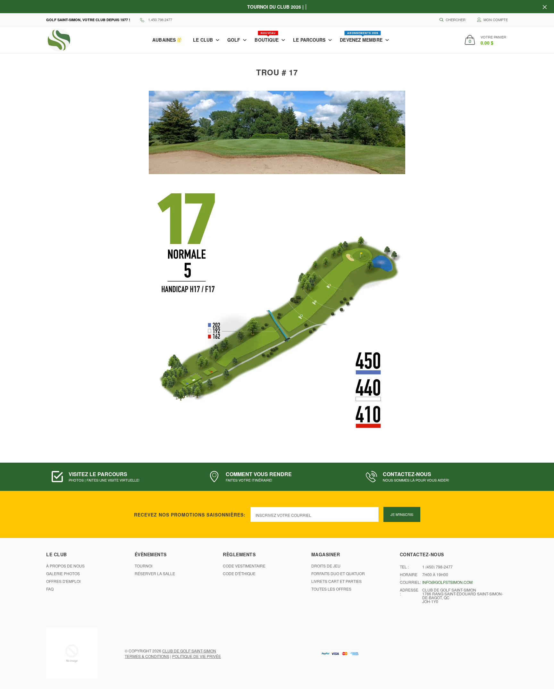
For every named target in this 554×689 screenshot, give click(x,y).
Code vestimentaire (244, 566)
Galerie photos (63, 574)
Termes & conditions (147, 656)
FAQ (50, 589)
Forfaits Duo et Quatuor (338, 574)
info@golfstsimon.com (447, 582)
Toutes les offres (331, 589)
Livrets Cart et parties (336, 581)
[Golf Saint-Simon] (71, 653)
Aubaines (164, 40)
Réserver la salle (155, 574)
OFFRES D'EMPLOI (63, 581)
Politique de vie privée (196, 656)
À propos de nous (65, 566)
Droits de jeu (325, 566)
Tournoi (143, 566)
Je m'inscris (401, 514)
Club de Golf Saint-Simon (189, 650)
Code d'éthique (239, 574)
